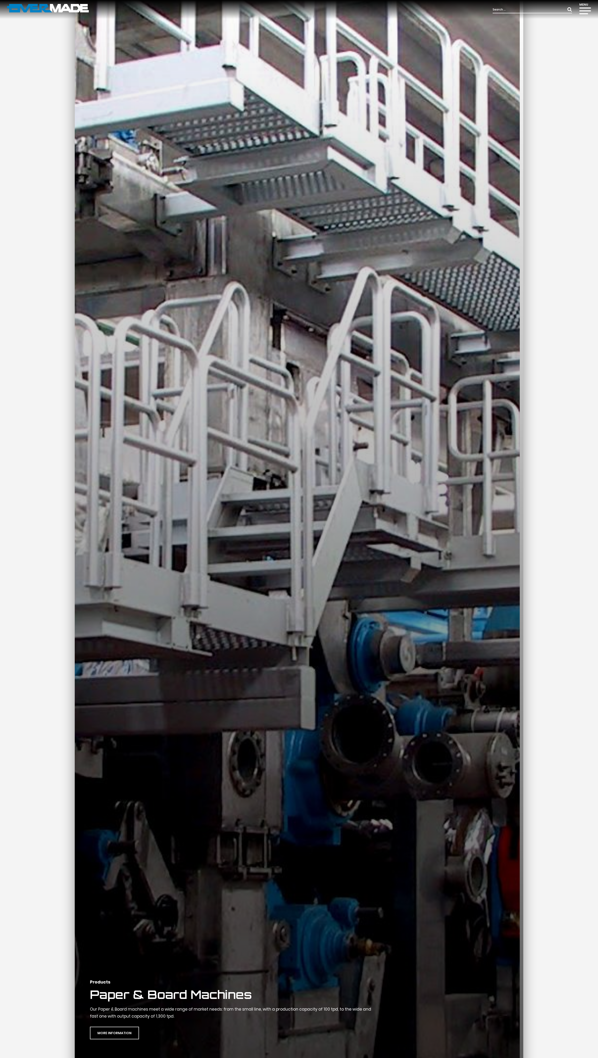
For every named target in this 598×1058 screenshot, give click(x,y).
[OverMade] (48, 8)
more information (114, 1033)
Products (100, 982)
